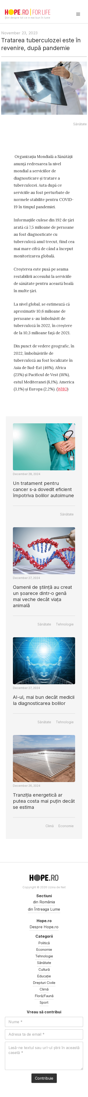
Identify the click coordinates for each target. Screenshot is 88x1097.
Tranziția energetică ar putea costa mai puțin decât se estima (44, 801)
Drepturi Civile (44, 983)
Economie (66, 826)
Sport (44, 1002)
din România (44, 902)
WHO (62, 388)
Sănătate (80, 124)
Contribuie (44, 1078)
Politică (44, 943)
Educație (44, 976)
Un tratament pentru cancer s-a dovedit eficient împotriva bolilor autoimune (43, 489)
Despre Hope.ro (44, 926)
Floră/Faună (44, 996)
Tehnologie (65, 624)
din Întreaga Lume (44, 909)
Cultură (44, 969)
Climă (50, 826)
